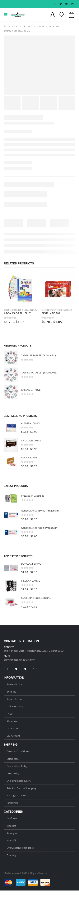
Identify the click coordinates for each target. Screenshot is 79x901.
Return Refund (15, 699)
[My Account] (52, 14)
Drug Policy (13, 773)
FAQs (9, 713)
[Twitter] (60, 3)
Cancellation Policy (17, 766)
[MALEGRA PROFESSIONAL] (11, 602)
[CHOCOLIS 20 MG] (11, 445)
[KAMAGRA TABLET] (11, 392)
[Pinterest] (66, 3)
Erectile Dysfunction (14, 310)
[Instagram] (72, 3)
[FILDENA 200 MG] (11, 585)
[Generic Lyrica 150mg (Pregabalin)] (11, 515)
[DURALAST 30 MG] (11, 568)
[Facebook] (54, 3)
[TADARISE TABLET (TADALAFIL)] (11, 358)
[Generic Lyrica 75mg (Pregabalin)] (11, 532)
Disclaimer (12, 803)
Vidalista (11, 825)
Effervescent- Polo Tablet (21, 847)
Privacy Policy (14, 684)
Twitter (16, 668)
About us (12, 721)
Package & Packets (17, 795)
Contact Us (13, 728)
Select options (31, 278)
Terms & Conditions (18, 751)
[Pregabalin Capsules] (11, 498)
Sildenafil (67, 310)
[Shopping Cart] (71, 15)
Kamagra (12, 833)
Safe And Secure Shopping (21, 788)
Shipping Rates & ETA (18, 780)
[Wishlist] (61, 14)
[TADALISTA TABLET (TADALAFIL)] (11, 375)
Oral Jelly (29, 310)
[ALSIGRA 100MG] (11, 428)
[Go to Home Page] (5, 26)
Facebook (7, 668)
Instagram (33, 668)
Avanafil (11, 840)
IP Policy (11, 691)
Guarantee (13, 758)
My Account (13, 736)
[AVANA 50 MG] (11, 462)
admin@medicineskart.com (19, 659)
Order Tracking (15, 706)
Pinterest (24, 668)
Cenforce (12, 818)
